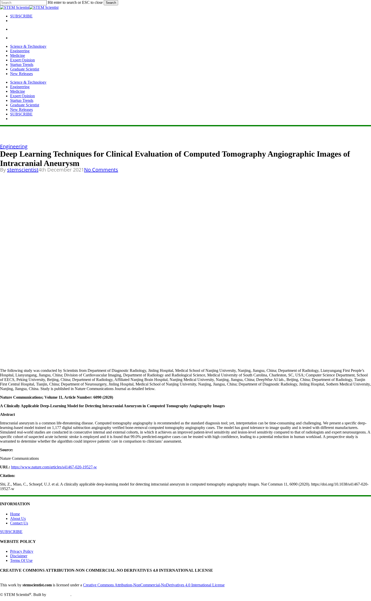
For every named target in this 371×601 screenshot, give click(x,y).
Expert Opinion (22, 96)
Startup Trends (21, 100)
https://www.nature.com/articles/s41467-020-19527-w (54, 467)
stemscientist (22, 169)
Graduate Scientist (24, 105)
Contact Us (19, 523)
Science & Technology (28, 82)
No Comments (101, 169)
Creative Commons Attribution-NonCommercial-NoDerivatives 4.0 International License (154, 585)
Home (15, 514)
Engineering (20, 87)
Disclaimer (18, 556)
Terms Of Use (21, 560)
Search (111, 3)
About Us (18, 518)
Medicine (17, 91)
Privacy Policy (21, 551)
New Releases (21, 109)
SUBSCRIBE (21, 114)
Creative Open (58, 594)
